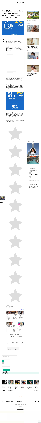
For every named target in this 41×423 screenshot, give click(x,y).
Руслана (21, 336)
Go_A (18, 334)
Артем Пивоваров (12, 336)
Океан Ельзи (18, 336)
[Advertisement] (33, 110)
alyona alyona (11, 334)
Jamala (21, 334)
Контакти (3, 401)
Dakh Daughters (16, 334)
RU (37, 3)
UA (38, 3)
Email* (11, 367)
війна (15, 336)
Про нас (12, 401)
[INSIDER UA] (20, 2)
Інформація (8, 401)
